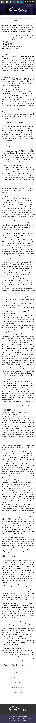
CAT (28, 2)
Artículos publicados (18, 687)
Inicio (18, 672)
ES (26, 2)
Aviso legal (23, 718)
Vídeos (18, 697)
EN (31, 2)
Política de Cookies (21, 720)
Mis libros (18, 682)
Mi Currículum (18, 677)
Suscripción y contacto (18, 702)
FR (33, 2)
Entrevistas (18, 692)
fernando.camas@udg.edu (11, 718)
